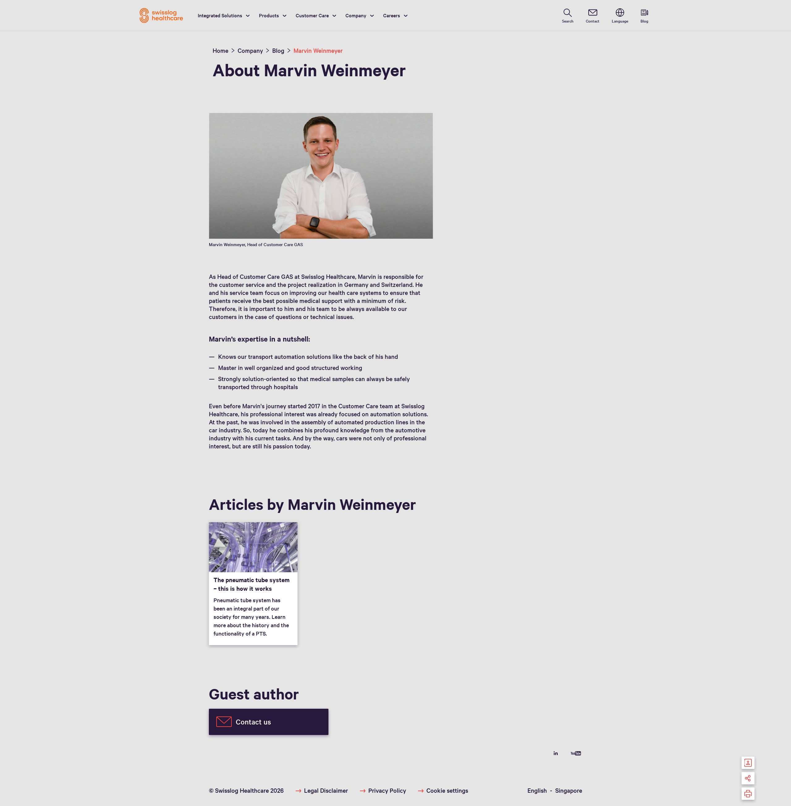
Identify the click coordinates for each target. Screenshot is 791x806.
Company (355, 15)
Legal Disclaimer (326, 790)
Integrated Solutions (220, 15)
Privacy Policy (387, 790)
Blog (278, 50)
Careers (391, 15)
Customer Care (312, 15)
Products (269, 15)
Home (220, 50)
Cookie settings (447, 790)
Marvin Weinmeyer (318, 50)
